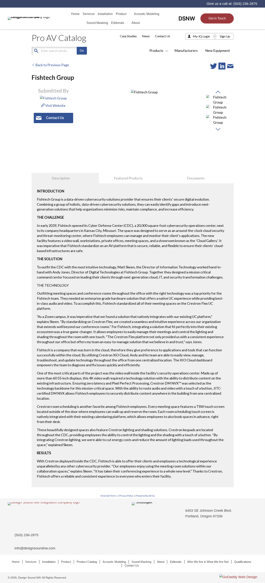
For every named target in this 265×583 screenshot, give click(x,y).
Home (16, 561)
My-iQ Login (201, 36)
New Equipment (217, 50)
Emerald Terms (109, 495)
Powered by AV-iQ (145, 495)
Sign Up (225, 36)
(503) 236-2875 (245, 4)
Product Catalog (87, 561)
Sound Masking (141, 561)
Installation (48, 561)
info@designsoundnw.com (35, 548)
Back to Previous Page (52, 65)
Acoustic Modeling (114, 561)
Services (30, 561)
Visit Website (55, 105)
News (146, 36)
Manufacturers (186, 50)
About (160, 561)
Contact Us (162, 36)
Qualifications (242, 561)
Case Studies (128, 36)
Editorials (176, 561)
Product (66, 561)
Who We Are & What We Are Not (208, 561)
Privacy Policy (126, 495)
